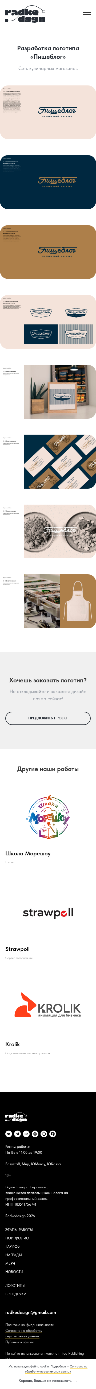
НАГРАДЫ (13, 1255)
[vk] (8, 1134)
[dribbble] (35, 1134)
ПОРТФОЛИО (17, 1238)
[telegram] (17, 1134)
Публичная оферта (19, 1342)
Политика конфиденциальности (29, 1324)
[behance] (26, 1134)
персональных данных (22, 1336)
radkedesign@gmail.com (30, 1312)
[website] (44, 1134)
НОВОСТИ (14, 1272)
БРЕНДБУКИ (15, 1294)
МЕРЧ (10, 1263)
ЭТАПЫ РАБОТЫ (19, 1229)
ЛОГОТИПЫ (15, 1285)
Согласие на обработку (23, 1330)
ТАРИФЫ (13, 1246)
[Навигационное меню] (87, 13)
